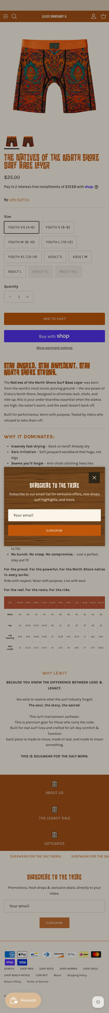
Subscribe (54, 530)
